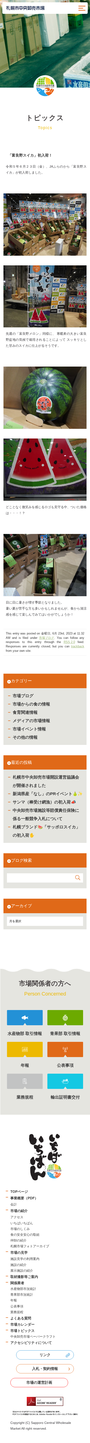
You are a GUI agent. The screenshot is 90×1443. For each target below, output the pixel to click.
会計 (13, 1204)
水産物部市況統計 (23, 1289)
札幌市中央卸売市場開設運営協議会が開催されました (46, 781)
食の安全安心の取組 (24, 1234)
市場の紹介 (19, 1211)
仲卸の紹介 (18, 1240)
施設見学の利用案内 (24, 1259)
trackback (77, 646)
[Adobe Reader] (45, 1406)
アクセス (16, 1217)
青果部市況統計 (21, 1294)
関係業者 (17, 1283)
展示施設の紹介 (21, 1270)
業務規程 (16, 1312)
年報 (13, 1300)
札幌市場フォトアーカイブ (29, 1246)
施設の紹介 (18, 1265)
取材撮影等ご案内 (24, 1277)
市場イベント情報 (29, 729)
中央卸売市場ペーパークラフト (33, 1336)
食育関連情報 (25, 712)
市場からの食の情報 (31, 704)
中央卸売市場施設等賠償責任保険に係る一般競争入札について (46, 814)
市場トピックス (22, 1331)
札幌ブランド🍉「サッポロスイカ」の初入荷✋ (46, 831)
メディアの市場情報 (31, 720)
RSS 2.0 (69, 642)
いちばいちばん (21, 1223)
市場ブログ (23, 695)
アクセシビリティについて (31, 1343)
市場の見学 (19, 1252)
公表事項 (16, 1306)
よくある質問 (20, 1318)
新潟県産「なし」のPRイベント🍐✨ (48, 793)
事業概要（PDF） (24, 1198)
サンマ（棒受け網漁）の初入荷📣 (44, 802)
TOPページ (19, 1192)
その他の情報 (25, 737)
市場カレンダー (22, 1324)
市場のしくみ (20, 1229)
